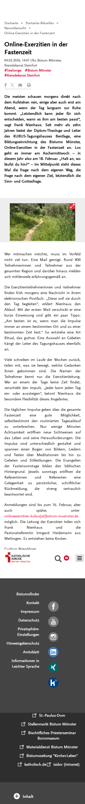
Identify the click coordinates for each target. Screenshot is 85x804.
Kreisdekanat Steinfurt (23, 75)
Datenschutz (28, 620)
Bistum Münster (39, 70)
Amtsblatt (31, 652)
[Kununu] (54, 683)
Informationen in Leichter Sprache (25, 663)
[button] (7, 85)
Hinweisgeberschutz (23, 643)
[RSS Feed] (54, 698)
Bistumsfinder (27, 594)
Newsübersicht (15, 28)
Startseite (11, 23)
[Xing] (54, 668)
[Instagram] (54, 637)
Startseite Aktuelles (40, 23)
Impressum (30, 611)
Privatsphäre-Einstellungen (28, 632)
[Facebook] (54, 607)
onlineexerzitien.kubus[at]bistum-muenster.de (41, 516)
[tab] (43, 790)
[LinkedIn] (54, 652)
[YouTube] (54, 622)
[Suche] (58, 559)
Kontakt (32, 603)
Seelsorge (14, 70)
